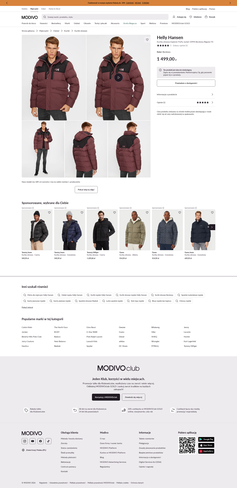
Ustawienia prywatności (58, 483)
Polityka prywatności (77, 483)
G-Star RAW (92, 332)
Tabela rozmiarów (157, 438)
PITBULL (155, 346)
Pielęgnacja (155, 443)
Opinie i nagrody (157, 466)
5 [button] (172, 45)
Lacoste (187, 332)
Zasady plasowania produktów (157, 448)
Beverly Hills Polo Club (31, 336)
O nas (114, 438)
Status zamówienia (79, 448)
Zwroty (76, 443)
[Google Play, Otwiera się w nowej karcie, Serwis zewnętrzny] (206, 439)
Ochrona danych (137, 483)
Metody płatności (79, 457)
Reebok (57, 346)
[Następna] (230, 3)
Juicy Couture (28, 341)
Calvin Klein (27, 327)
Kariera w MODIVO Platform (118, 452)
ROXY (56, 332)
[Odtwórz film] (118, 77)
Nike (153, 332)
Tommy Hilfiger (190, 346)
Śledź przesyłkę (79, 452)
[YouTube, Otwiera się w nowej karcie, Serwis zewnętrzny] (33, 441)
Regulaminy (116, 466)
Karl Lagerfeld (190, 341)
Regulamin (43, 483)
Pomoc (212, 9)
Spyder (90, 346)
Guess (121, 332)
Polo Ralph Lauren (94, 336)
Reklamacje (77, 462)
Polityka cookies (123, 483)
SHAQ (154, 336)
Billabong (155, 327)
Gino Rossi (91, 327)
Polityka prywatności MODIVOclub (101, 483)
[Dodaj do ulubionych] (147, 40)
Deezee (122, 327)
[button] (54, 77)
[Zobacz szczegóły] (212, 94)
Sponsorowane (26, 208)
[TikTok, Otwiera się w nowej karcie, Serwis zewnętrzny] (48, 441)
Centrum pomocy (79, 466)
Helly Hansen (170, 37)
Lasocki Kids (92, 341)
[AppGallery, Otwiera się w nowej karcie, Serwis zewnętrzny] (206, 451)
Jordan (25, 332)
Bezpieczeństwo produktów (157, 452)
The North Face (61, 327)
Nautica (25, 346)
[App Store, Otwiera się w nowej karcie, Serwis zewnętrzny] (206, 445)
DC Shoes (123, 346)
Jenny (186, 327)
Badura (57, 336)
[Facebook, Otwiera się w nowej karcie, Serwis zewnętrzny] (40, 441)
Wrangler (155, 341)
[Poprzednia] (7, 3)
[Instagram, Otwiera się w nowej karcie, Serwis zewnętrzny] (25, 441)
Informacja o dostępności (157, 457)
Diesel (121, 336)
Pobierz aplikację (200, 9)
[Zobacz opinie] (212, 102)
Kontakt (76, 471)
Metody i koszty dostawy (79, 438)
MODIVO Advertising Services (118, 462)
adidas (122, 341)
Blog (189, 9)
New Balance (60, 341)
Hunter (187, 336)
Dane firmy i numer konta (118, 443)
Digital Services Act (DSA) (157, 462)
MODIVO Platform (118, 448)
